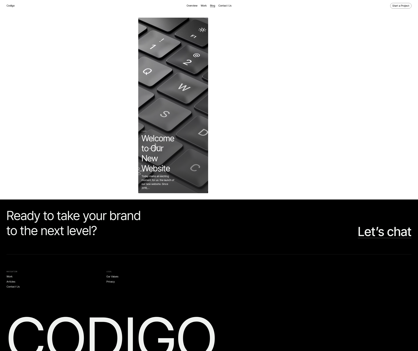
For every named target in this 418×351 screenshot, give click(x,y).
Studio (144, 131)
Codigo (11, 5)
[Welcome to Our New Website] (173, 105)
